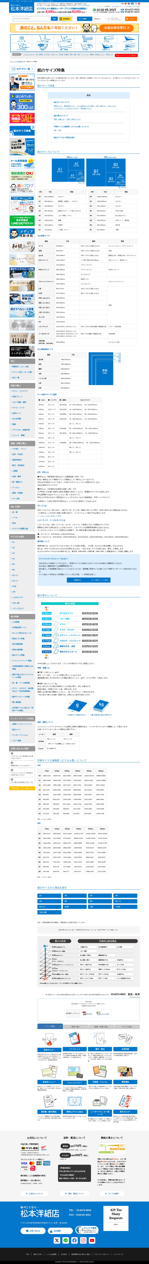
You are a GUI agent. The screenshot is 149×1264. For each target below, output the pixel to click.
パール (15, 517)
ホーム (100, 6)
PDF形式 (89, 1014)
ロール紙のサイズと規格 (85, 106)
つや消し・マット (19, 449)
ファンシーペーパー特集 (22, 661)
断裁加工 (77, 580)
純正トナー (16, 729)
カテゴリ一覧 (21, 41)
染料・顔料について (74, 119)
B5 (13, 570)
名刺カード (16, 413)
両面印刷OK (17, 460)
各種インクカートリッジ (22, 724)
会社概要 (107, 6)
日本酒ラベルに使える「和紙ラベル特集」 (22, 709)
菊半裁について (86, 108)
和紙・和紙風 (64, 49)
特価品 (43, 49)
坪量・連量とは (59, 119)
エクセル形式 (104, 1014)
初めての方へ (38, 1254)
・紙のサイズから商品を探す (63, 137)
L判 (13, 592)
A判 (55, 130)
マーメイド (85, 54)
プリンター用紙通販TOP (17, 61)
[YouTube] (92, 1239)
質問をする (29, 788)
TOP (27, 1254)
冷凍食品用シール (19, 627)
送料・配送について (76, 1194)
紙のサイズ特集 (18, 655)
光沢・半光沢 (17, 454)
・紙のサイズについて (61, 102)
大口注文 (64, 1254)
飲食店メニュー (100, 54)
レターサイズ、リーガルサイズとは (66, 108)
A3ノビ (15, 581)
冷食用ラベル (106, 49)
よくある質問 (127, 6)
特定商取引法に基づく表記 (80, 1254)
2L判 (14, 586)
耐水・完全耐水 (18, 465)
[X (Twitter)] (57, 1239)
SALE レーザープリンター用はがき (126, 55)
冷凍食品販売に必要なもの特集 (22, 667)
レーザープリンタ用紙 (63, 41)
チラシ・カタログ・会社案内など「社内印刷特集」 (22, 689)
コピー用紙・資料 (19, 402)
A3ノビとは (112, 106)
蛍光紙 (61, 54)
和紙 (75, 54)
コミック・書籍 (18, 435)
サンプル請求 (113, 1194)
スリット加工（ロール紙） (22, 372)
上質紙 (15, 471)
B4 (13, 564)
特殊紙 (85, 41)
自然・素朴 (16, 476)
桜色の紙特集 (17, 650)
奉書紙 (92, 54)
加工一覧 (15, 378)
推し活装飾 (39, 54)
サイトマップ (118, 1254)
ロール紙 (106, 41)
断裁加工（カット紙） (21, 366)
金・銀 (15, 512)
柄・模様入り (17, 482)
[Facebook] (74, 1239)
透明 (71, 54)
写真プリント (17, 397)
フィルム (15, 487)
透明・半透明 (17, 493)
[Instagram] (83, 1239)
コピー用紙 (16, 741)
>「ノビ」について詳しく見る (49, 516)
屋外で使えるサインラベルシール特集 (22, 676)
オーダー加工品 (21, 49)
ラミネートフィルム (20, 735)
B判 (60, 130)
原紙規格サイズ (69, 106)
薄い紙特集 (16, 702)
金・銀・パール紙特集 (21, 683)
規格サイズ (57, 106)
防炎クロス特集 (18, 638)
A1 (13, 542)
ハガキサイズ (17, 597)
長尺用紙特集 (17, 644)
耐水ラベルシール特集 (21, 697)
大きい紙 (15, 603)
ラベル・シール (127, 41)
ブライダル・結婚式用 (21, 430)
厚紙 (14, 424)
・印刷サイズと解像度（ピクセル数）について (70, 126)
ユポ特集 (15, 622)
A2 (13, 548)
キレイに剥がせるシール (22, 633)
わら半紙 (85, 49)
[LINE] (66, 1239)
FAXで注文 (137, 6)
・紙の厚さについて (60, 116)
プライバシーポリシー (102, 1254)
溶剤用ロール (127, 49)
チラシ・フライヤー (20, 391)
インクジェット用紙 (43, 41)
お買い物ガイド (116, 6)
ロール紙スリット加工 (99, 580)
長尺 (79, 54)
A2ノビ (15, 575)
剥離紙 (66, 54)
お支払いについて (35, 1194)
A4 (13, 559)
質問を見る (15, 788)
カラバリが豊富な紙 (20, 528)
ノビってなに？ (18, 608)
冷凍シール (54, 54)
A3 (13, 553)
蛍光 (14, 523)
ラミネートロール (29, 54)
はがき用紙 (16, 419)
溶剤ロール (109, 54)
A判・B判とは (101, 106)
